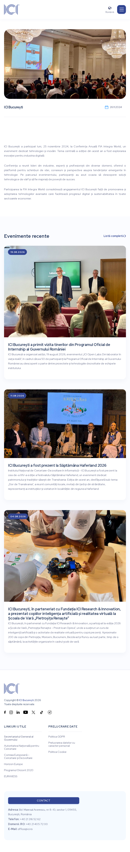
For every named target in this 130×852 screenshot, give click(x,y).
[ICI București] (11, 688)
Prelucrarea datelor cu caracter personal (61, 744)
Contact (43, 800)
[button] (121, 9)
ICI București (26, 700)
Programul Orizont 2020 (18, 770)
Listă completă (115, 236)
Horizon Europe (13, 764)
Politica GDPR (56, 736)
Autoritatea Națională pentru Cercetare (21, 747)
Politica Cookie (57, 751)
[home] (11, 9)
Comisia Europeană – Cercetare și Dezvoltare (18, 756)
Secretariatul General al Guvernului (18, 738)
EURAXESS (10, 776)
